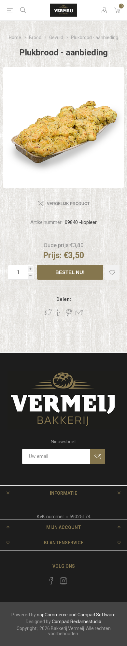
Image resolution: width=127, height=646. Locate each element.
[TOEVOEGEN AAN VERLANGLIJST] (112, 272)
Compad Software (97, 614)
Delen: (63, 299)
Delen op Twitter (48, 312)
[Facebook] (51, 581)
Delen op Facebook (58, 312)
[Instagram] (63, 581)
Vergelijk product (68, 203)
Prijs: (52, 255)
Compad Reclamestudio (76, 621)
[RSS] (76, 579)
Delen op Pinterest (68, 312)
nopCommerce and (57, 614)
